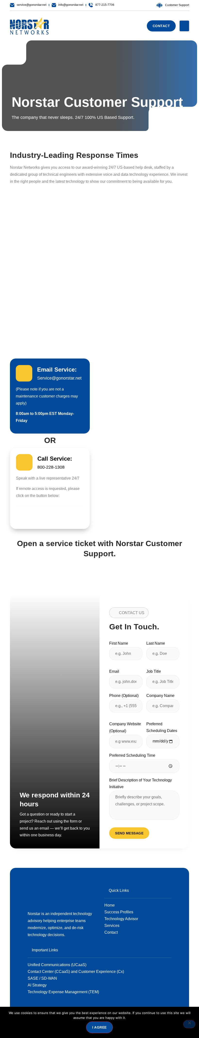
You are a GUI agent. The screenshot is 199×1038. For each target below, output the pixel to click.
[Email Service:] (24, 373)
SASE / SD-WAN (42, 978)
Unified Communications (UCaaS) (57, 965)
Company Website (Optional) (125, 727)
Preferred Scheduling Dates (161, 727)
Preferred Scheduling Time (132, 755)
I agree (99, 1027)
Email (114, 671)
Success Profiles (118, 912)
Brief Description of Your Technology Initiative (140, 783)
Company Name (160, 696)
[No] (189, 1024)
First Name (118, 643)
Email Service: (57, 369)
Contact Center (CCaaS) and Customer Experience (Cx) (76, 971)
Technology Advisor (121, 919)
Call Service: (54, 458)
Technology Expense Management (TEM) (63, 992)
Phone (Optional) (124, 696)
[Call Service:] (24, 462)
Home (109, 905)
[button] (184, 26)
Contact (111, 932)
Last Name (155, 643)
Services (111, 926)
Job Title (153, 671)
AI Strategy (37, 985)
